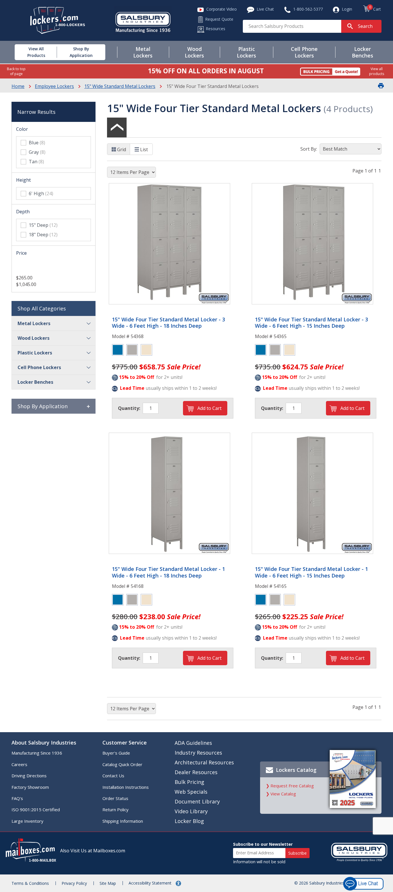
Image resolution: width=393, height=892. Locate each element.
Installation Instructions (125, 787)
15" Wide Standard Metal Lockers (119, 86)
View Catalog (283, 794)
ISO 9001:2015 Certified (36, 809)
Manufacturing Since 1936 (37, 753)
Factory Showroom (30, 787)
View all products (376, 71)
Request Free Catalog (292, 786)
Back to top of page (16, 71)
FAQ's (17, 798)
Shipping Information (122, 821)
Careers (19, 764)
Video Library (191, 811)
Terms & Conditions (30, 883)
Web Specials (191, 791)
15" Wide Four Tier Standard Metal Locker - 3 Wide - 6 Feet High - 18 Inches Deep (168, 322)
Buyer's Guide (116, 753)
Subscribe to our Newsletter (263, 844)
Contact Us (113, 775)
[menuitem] (30, 52)
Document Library (197, 801)
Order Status (115, 798)
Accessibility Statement (151, 883)
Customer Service (124, 742)
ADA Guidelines (193, 742)
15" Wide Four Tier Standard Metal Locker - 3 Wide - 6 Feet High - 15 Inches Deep (311, 322)
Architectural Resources (204, 762)
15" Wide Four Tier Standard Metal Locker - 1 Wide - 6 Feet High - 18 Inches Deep (168, 572)
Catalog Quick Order (122, 764)
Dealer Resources (196, 772)
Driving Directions (29, 775)
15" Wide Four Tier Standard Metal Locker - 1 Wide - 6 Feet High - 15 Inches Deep (311, 572)
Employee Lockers (54, 86)
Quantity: (129, 408)
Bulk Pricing (189, 781)
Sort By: (308, 149)
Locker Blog (189, 821)
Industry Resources (198, 752)
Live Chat (363, 802)
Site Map (108, 883)
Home (18, 86)
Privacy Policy (74, 883)
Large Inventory (27, 821)
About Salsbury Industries (44, 742)
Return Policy (115, 809)
